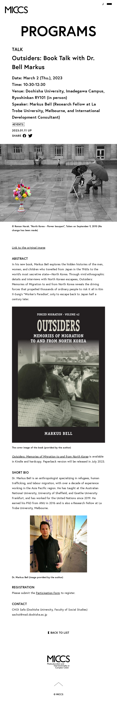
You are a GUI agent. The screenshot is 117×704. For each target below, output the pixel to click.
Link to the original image (28, 247)
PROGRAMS (59, 31)
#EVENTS (17, 124)
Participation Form (48, 593)
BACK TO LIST (60, 632)
